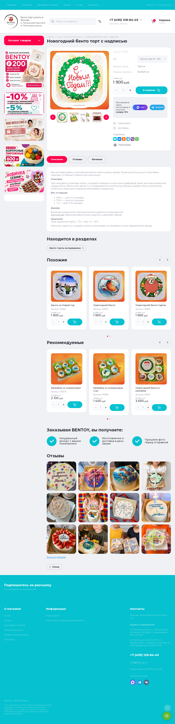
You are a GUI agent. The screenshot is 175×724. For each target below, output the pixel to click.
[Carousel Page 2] (110, 336)
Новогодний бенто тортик (150, 305)
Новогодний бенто (104, 305)
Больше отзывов (56, 557)
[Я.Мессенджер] (115, 139)
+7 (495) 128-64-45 (123, 20)
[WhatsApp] (137, 139)
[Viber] (132, 139)
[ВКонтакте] (119, 139)
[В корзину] (74, 322)
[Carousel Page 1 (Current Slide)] (107, 336)
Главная (50, 37)
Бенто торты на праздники (69, 37)
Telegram (159, 107)
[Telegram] (128, 139)
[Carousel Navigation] (164, 259)
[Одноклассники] (124, 139)
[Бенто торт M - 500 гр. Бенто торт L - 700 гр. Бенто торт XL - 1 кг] (152, 59)
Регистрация (164, 5)
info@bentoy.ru (138, 662)
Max (142, 107)
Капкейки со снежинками (66, 388)
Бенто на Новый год (63, 305)
